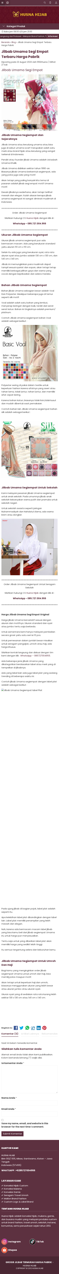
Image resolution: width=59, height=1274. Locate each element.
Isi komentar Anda (11, 1063)
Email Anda (7, 1109)
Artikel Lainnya (30, 1033)
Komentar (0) (9, 1033)
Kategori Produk (15, 26)
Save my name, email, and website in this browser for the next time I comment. (24, 1125)
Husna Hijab (32, 218)
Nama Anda (8, 1097)
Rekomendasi (50, 1033)
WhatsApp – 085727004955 (35, 655)
